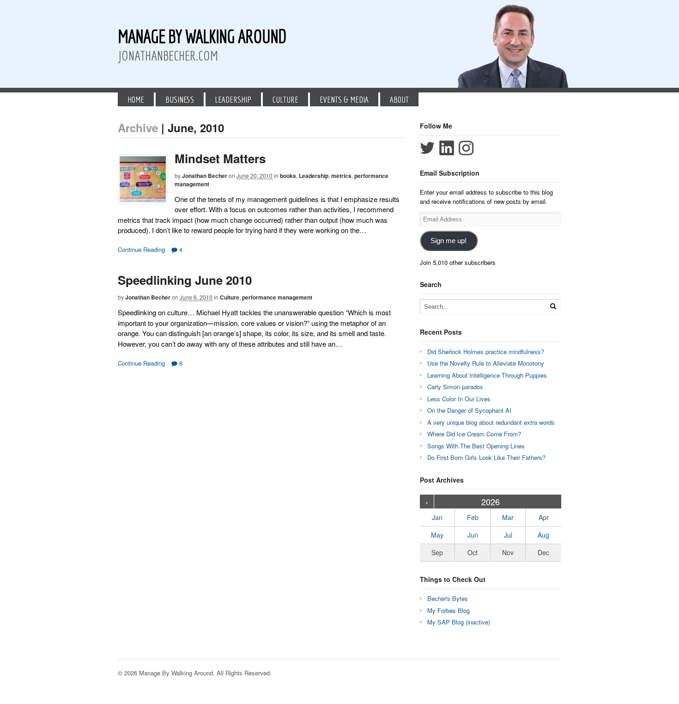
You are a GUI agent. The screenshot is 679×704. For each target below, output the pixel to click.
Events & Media (344, 99)
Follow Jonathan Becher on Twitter (427, 148)
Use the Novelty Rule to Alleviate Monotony (485, 363)
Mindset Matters (220, 158)
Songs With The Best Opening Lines (476, 445)
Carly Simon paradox (455, 386)
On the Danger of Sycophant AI (469, 410)
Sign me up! (448, 241)
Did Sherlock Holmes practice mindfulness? (485, 351)
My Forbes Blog (448, 610)
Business (179, 99)
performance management (277, 297)
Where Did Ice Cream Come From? (474, 433)
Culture (285, 99)
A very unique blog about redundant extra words (492, 422)
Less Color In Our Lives (459, 398)
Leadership (233, 99)
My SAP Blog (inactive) (458, 622)
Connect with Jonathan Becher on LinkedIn (446, 148)
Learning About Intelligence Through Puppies (487, 375)
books (288, 175)
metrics (341, 175)
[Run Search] (553, 306)
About (399, 99)
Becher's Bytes (447, 598)
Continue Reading (141, 249)
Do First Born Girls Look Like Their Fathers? (486, 457)
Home (135, 99)
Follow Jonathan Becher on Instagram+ (466, 148)
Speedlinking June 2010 (185, 279)
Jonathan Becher (204, 175)
